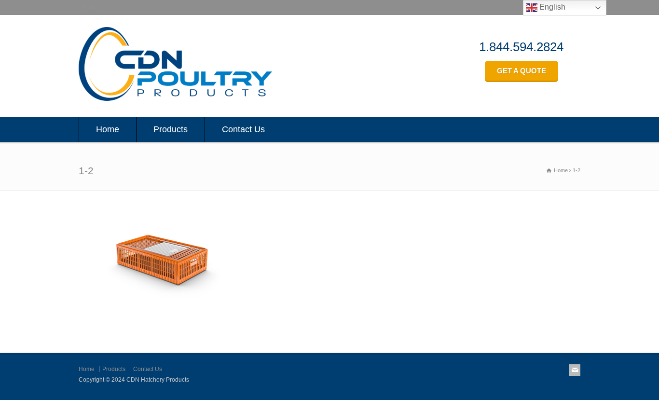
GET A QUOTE (521, 71)
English (551, 7)
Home (107, 129)
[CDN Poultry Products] (175, 98)
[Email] (574, 370)
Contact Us (243, 129)
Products (170, 129)
